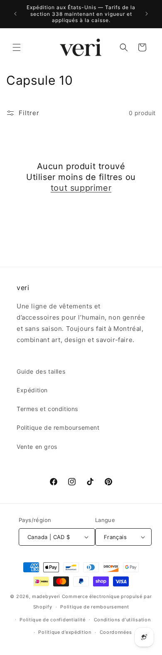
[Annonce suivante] (146, 14)
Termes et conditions (47, 408)
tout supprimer (81, 188)
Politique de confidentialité (53, 620)
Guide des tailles (41, 371)
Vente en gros (37, 446)
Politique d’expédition (64, 632)
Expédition (32, 390)
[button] (16, 47)
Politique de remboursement (58, 427)
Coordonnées (116, 632)
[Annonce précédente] (15, 14)
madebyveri (46, 596)
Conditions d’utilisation (122, 620)
